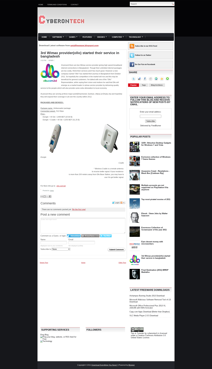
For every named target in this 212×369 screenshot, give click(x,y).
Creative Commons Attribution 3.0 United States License (148, 336)
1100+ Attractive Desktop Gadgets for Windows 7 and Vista (156, 144)
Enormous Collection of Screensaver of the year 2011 (154, 228)
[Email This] (41, 196)
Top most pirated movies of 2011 (155, 199)
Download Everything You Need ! (104, 365)
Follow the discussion (122, 202)
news (52, 190)
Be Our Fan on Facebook (145, 64)
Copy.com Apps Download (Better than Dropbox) (150, 312)
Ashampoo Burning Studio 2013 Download (147, 296)
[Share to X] (47, 196)
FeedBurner (156, 126)
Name (43, 239)
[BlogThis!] (44, 196)
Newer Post (44, 262)
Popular (133, 85)
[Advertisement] (60, 284)
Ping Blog (44, 335)
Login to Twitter (106, 235)
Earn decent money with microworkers (152, 243)
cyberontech (152, 333)
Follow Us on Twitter (143, 55)
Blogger (131, 365)
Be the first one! (79, 209)
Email (71, 239)
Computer (118, 37)
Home (40, 4)
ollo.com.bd (61, 186)
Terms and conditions (57, 4)
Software (58, 37)
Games (73, 37)
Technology (136, 37)
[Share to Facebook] (50, 196)
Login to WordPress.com (90, 235)
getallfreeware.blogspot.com (84, 45)
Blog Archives (157, 85)
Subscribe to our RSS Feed (146, 46)
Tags (144, 85)
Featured (87, 37)
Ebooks (102, 37)
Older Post (122, 262)
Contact (74, 4)
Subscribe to (46, 249)
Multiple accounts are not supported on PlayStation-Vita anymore (154, 187)
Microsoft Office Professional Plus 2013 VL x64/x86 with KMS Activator (148, 307)
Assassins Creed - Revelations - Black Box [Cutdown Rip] (155, 172)
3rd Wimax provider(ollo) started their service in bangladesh (80, 54)
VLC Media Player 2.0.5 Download (144, 315)
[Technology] (46, 341)
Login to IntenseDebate (74, 235)
